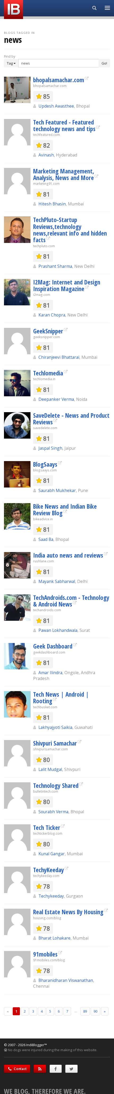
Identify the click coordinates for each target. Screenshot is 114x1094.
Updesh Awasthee (56, 106)
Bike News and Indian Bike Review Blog (65, 509)
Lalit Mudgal (50, 769)
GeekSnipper (48, 331)
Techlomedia (48, 373)
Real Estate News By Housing (68, 912)
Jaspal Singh (50, 448)
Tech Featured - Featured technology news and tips (64, 125)
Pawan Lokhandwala (57, 630)
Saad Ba (45, 539)
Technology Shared (55, 785)
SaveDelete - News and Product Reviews (71, 418)
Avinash (46, 155)
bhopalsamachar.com (58, 80)
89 (85, 1011)
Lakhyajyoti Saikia (55, 727)
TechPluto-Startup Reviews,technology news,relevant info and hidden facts (70, 229)
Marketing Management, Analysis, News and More (63, 174)
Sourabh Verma (53, 812)
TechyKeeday (48, 870)
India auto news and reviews (68, 555)
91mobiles (45, 954)
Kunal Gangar (51, 854)
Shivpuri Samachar (55, 743)
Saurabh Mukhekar (57, 490)
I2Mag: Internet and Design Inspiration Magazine (66, 285)
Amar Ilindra (50, 672)
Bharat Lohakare (54, 938)
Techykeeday (51, 896)
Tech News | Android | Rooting (61, 697)
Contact (20, 1069)
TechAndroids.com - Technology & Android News (71, 600)
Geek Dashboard (52, 646)
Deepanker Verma (56, 399)
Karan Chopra (51, 315)
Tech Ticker (46, 827)
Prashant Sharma (55, 266)
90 (95, 1011)
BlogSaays (45, 464)
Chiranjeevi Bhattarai (58, 357)
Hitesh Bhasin (52, 204)
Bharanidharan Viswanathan (65, 980)
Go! (104, 63)
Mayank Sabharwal (56, 581)
